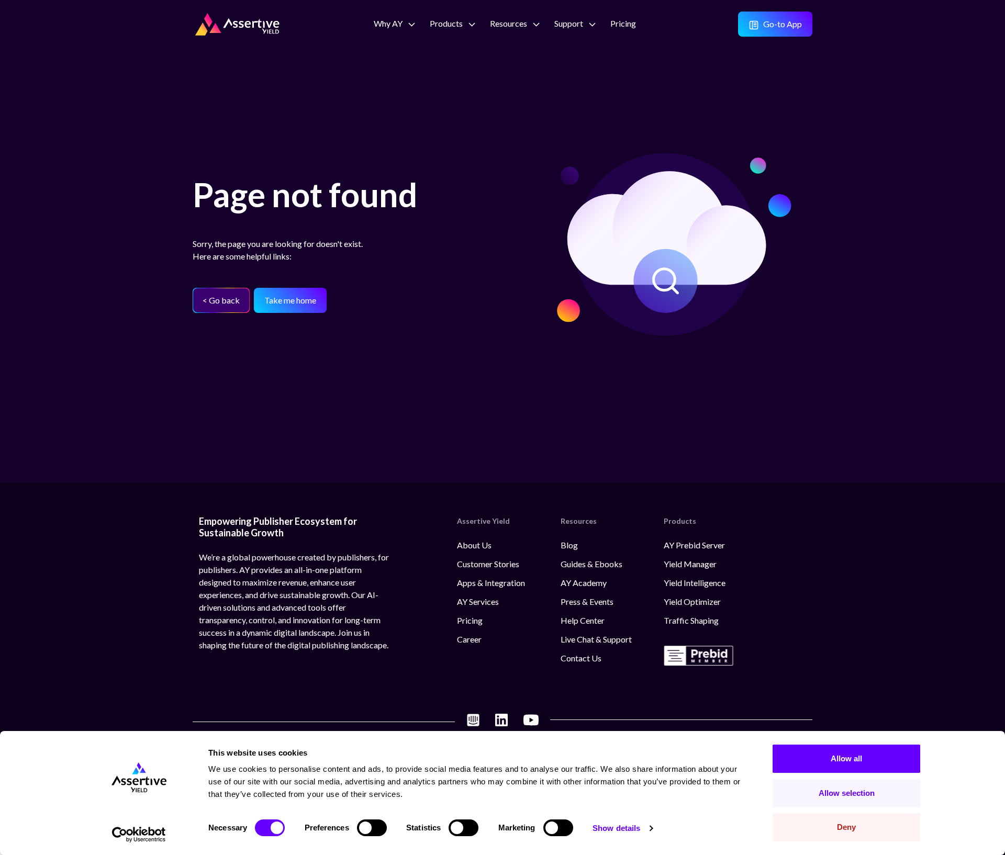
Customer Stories (488, 564)
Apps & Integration (491, 583)
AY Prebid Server (694, 545)
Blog (569, 545)
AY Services (478, 601)
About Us (474, 545)
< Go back (221, 300)
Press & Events (587, 601)
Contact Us (581, 658)
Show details (616, 828)
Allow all (846, 758)
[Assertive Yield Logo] (237, 21)
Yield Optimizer (692, 601)
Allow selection (847, 793)
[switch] (372, 827)
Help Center (583, 620)
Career (469, 639)
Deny (846, 827)
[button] (388, 24)
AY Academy (584, 583)
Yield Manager (690, 564)
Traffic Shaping (691, 620)
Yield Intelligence (694, 583)
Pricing (470, 620)
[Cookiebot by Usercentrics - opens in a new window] (139, 834)
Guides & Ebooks (591, 564)
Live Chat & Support (596, 639)
